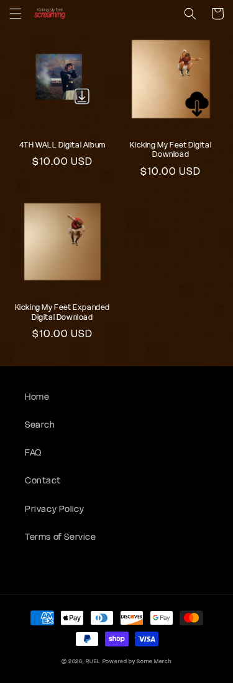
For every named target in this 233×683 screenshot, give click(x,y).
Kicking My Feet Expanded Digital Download (62, 312)
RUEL (93, 661)
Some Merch (154, 661)
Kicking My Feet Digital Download (170, 149)
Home (37, 396)
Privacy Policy (54, 508)
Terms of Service (60, 536)
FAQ (33, 452)
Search (40, 424)
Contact (42, 480)
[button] (15, 13)
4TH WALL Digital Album (62, 144)
